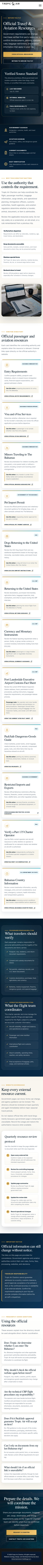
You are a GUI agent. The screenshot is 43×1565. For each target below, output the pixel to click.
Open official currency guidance (17, 661)
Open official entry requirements (17, 396)
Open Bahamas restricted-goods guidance (17, 813)
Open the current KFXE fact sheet (17, 718)
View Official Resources (22, 54)
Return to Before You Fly (22, 61)
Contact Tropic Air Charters (21, 1539)
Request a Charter (21, 1532)
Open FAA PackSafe (11, 766)
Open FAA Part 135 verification (16, 862)
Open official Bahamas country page (18, 908)
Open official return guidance (16, 613)
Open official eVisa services (15, 436)
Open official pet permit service (16, 524)
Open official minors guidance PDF (17, 484)
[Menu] (40, 5)
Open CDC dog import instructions (17, 570)
